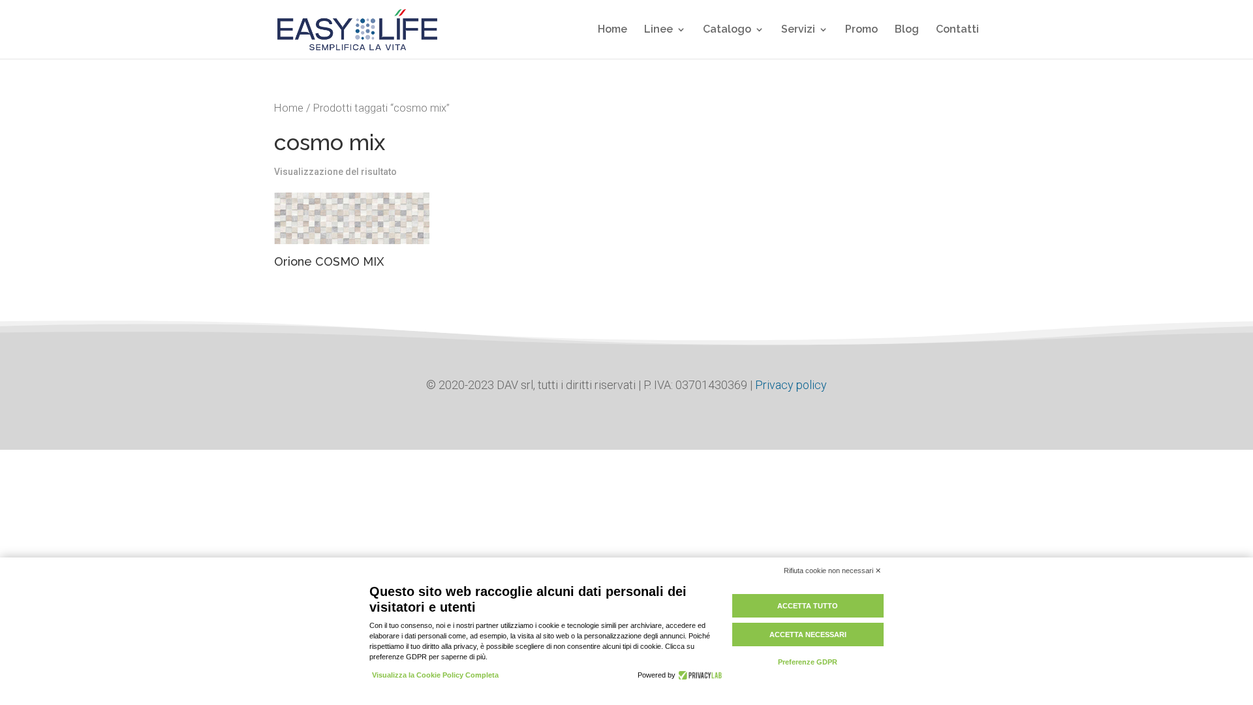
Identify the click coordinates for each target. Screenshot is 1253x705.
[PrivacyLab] (698, 675)
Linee (658, 30)
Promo (861, 30)
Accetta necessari (807, 634)
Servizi (798, 30)
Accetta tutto (807, 606)
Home (612, 30)
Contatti (957, 30)
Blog (907, 30)
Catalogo (727, 30)
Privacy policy (789, 385)
